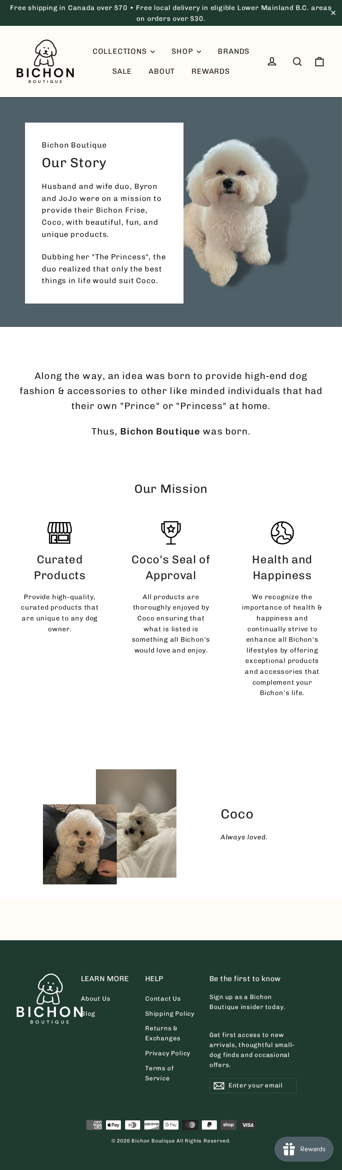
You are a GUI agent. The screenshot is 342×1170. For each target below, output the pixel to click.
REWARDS (210, 71)
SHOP (183, 51)
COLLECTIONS (121, 51)
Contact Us (163, 998)
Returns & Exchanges (163, 1033)
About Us (95, 998)
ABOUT (161, 71)
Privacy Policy (168, 1053)
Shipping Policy (170, 1013)
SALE (122, 71)
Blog (88, 1013)
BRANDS (233, 51)
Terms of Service (159, 1073)
